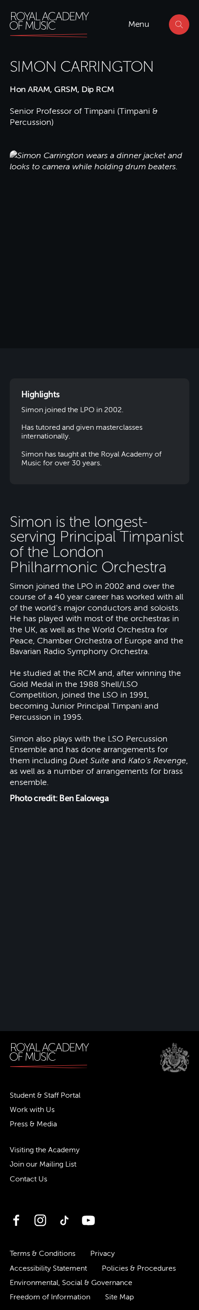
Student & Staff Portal (45, 1095)
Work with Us (32, 1110)
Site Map (119, 1297)
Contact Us (28, 1179)
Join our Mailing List (43, 1164)
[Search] (179, 24)
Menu (138, 24)
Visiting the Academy (45, 1150)
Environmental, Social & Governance (71, 1283)
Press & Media (33, 1124)
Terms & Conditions (42, 1253)
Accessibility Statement (48, 1268)
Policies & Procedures (139, 1268)
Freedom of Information (50, 1297)
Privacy (102, 1253)
